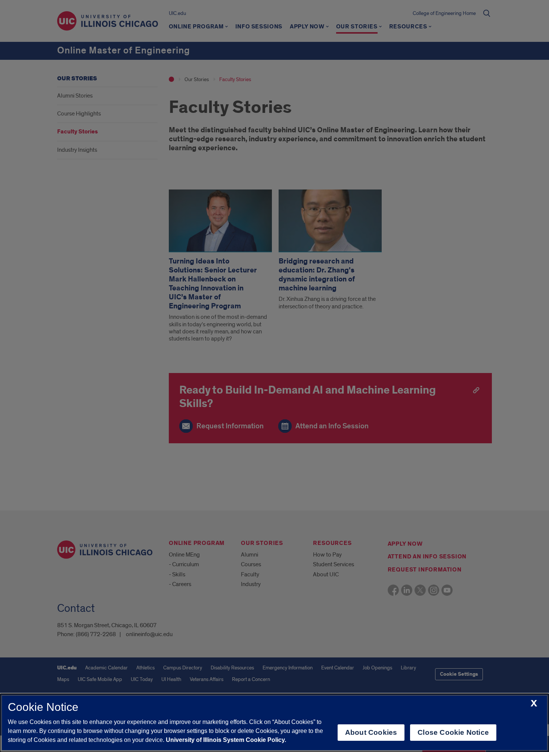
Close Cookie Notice (453, 732)
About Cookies (371, 732)
